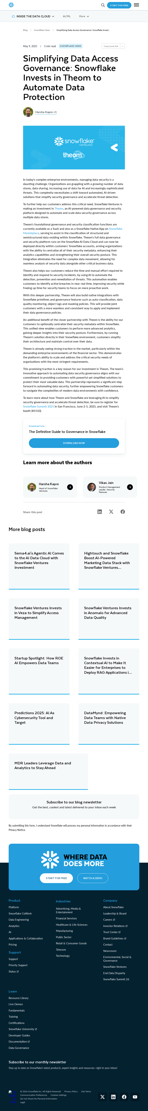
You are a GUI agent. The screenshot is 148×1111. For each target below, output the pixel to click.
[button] (136, 5)
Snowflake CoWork (20, 913)
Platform (14, 907)
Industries (63, 901)
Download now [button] (74, 443)
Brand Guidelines (113, 938)
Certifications (17, 1022)
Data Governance (19, 1047)
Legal (22, 1102)
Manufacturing (64, 930)
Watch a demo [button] (92, 878)
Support (13, 959)
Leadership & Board (114, 913)
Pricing (13, 944)
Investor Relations (114, 925)
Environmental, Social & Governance (117, 958)
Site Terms (86, 1091)
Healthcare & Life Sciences (72, 924)
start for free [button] (119, 5)
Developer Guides (19, 1035)
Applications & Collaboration (26, 938)
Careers (107, 919)
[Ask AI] (122, 46)
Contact (107, 944)
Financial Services (66, 918)
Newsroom (109, 950)
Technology (63, 955)
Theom (59, 208)
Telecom (61, 949)
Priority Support (18, 965)
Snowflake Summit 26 (116, 979)
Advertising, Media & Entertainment (68, 910)
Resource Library (19, 998)
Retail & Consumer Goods (71, 943)
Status (12, 971)
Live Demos (16, 1004)
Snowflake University (21, 1029)
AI (10, 932)
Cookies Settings (58, 1095)
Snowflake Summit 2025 (38, 406)
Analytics (14, 925)
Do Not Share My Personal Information (38, 1098)
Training (13, 1016)
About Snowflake (113, 907)
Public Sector (63, 937)
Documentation (18, 1041)
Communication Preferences (33, 1095)
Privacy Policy (71, 1091)
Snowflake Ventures (115, 966)
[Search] (103, 5)
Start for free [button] (56, 878)
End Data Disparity (114, 973)
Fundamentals (17, 1010)
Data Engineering (19, 919)
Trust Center (110, 932)
